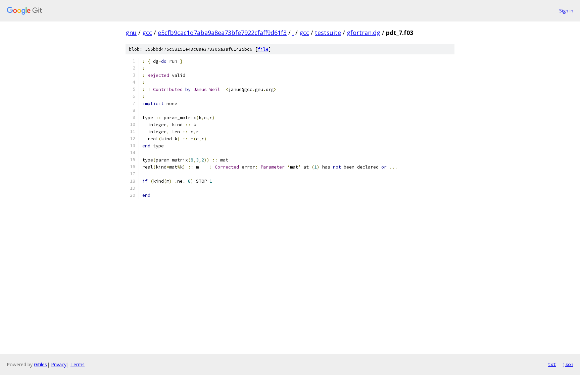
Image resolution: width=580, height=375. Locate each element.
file (263, 49)
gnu (131, 33)
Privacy (58, 364)
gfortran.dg (363, 33)
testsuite (328, 33)
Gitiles (40, 364)
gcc (147, 33)
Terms (77, 364)
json (568, 364)
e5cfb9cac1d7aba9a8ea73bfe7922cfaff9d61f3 (222, 33)
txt (552, 364)
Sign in (566, 10)
